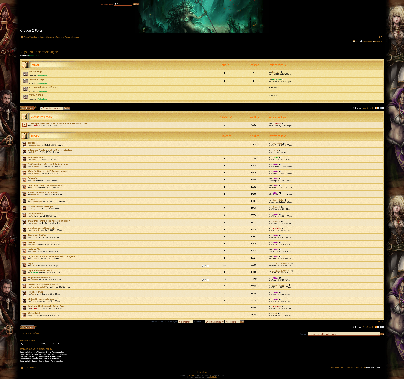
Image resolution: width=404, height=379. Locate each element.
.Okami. (276, 157)
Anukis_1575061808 (39, 287)
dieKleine (34, 244)
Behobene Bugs (36, 79)
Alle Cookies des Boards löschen (353, 367)
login (30, 263)
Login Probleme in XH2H (40, 270)
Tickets (31, 143)
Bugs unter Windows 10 (39, 277)
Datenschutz (202, 372)
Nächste (379, 322)
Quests (31, 199)
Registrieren (367, 41)
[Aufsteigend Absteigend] (235, 322)
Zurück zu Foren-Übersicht (31, 333)
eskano (34, 266)
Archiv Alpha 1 (36, 95)
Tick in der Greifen (37, 235)
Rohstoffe (32, 178)
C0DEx (34, 152)
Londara (34, 237)
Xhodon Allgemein (46, 37)
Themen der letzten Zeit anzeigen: (164, 322)
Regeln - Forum (35, 292)
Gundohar (35, 125)
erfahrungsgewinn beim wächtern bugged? (49, 221)
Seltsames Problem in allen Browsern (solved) (50, 150)
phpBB (191, 375)
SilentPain (35, 166)
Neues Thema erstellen (28, 107)
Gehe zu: (302, 334)
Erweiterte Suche (107, 4)
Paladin (34, 258)
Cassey (34, 251)
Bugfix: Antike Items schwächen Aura (46, 306)
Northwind (276, 72)
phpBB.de (213, 377)
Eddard (276, 164)
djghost (34, 159)
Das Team (335, 367)
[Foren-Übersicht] (202, 18)
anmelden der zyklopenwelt (41, 228)
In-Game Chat (34, 249)
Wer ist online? (27, 341)
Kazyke (34, 187)
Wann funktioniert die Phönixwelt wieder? (48, 171)
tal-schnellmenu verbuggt (40, 207)
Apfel (33, 216)
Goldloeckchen (37, 202)
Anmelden (379, 41)
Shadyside (276, 80)
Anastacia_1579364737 (281, 264)
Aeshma (34, 273)
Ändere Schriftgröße (379, 36)
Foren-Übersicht (30, 37)
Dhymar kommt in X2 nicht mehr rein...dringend (51, 256)
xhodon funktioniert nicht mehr (43, 192)
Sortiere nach (199, 322)
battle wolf (35, 230)
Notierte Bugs (35, 72)
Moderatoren (34, 55)
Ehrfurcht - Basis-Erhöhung (41, 299)
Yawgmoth (35, 209)
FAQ (357, 41)
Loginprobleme (35, 214)
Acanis (33, 294)
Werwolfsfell (34, 313)
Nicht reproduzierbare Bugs (42, 87)
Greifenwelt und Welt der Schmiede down (48, 164)
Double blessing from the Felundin (45, 185)
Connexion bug (35, 157)
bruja (33, 180)
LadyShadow (36, 145)
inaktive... (32, 242)
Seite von (368, 108)
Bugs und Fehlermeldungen (67, 37)
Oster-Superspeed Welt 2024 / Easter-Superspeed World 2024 (57, 123)
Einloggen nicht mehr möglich (43, 285)
